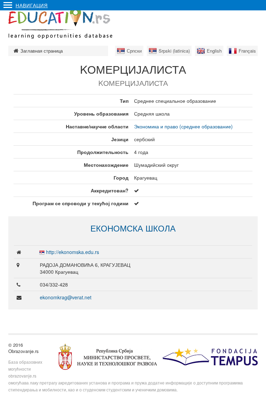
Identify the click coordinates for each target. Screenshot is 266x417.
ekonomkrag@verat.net (65, 297)
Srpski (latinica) (174, 50)
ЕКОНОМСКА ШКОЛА (133, 228)
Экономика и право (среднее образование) (183, 126)
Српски (134, 50)
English (214, 50)
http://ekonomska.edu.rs (72, 251)
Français (247, 50)
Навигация (32, 5)
